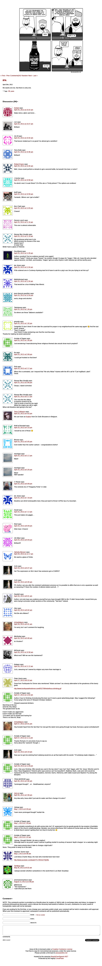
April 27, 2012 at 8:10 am (23, 680)
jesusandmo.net (61, 953)
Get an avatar (40, 915)
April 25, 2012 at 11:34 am (23, 267)
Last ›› (35, 76)
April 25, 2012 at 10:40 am (23, 166)
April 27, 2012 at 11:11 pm (23, 738)
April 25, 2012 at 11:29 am (23, 253)
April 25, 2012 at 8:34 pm (23, 526)
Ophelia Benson (20, 552)
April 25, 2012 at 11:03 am (23, 208)
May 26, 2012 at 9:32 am (23, 868)
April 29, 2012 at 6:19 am (23, 752)
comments (6, 937)
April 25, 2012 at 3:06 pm (23, 382)
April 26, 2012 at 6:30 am (23, 582)
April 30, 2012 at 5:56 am (23, 781)
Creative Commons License (62, 949)
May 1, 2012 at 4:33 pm (22, 809)
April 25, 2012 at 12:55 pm (23, 295)
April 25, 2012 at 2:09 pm (23, 354)
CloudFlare (60, 958)
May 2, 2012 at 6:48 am (22, 854)
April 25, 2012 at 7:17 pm (23, 512)
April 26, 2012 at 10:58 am (23, 652)
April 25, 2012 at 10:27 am (23, 124)
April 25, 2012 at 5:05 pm (23, 442)
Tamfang (17, 866)
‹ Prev (7, 76)
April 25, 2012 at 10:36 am (23, 152)
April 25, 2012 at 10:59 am (23, 194)
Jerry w (16, 793)
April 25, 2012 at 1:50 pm (23, 340)
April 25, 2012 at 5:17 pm (23, 456)
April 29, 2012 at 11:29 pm (23, 766)
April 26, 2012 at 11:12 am (23, 666)
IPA (5, 80)
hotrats (16, 108)
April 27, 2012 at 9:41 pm (23, 724)
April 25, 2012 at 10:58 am (23, 180)
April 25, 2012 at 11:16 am (23, 222)
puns (12, 91)
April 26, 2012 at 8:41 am (23, 596)
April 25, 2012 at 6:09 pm (23, 484)
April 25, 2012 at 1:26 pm (23, 309)
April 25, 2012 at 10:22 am (23, 110)
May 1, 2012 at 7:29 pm (22, 823)
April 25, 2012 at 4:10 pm (23, 427)
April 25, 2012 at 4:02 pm (23, 413)
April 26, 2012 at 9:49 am (23, 638)
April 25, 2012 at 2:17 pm (23, 368)
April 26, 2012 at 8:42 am (23, 610)
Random (25, 76)
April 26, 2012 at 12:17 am (23, 554)
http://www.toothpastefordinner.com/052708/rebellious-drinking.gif (37, 688)
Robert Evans (19, 164)
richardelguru (19, 622)
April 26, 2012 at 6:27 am (23, 568)
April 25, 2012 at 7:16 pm (23, 498)
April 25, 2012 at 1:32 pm (23, 323)
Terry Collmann (19, 412)
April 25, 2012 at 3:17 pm (23, 396)
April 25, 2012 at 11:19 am (23, 236)
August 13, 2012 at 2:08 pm (24, 882)
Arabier (28, 417)
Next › (30, 76)
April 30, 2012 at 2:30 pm (23, 795)
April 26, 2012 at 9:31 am (23, 624)
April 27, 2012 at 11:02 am (23, 695)
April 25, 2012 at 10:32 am (23, 138)
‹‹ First (2, 76)
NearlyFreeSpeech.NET (59, 957)
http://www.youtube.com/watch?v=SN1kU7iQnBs (31, 860)
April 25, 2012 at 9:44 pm (23, 540)
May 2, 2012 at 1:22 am (22, 837)
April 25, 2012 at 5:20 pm (23, 470)
